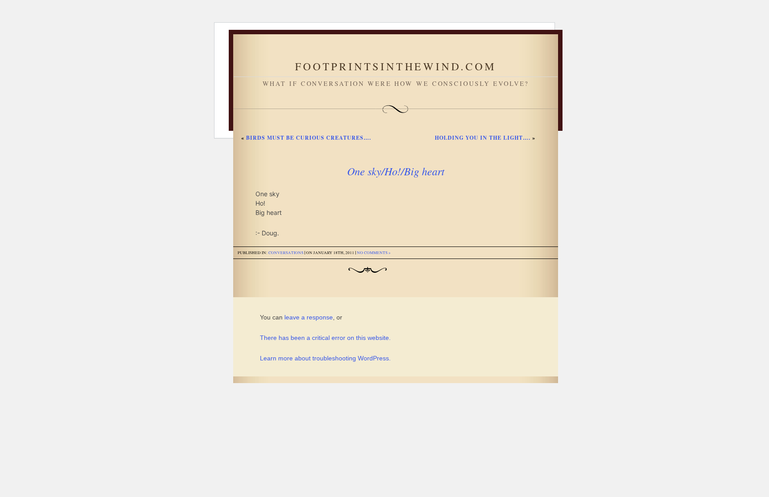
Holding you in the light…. (482, 137)
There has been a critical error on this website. (325, 337)
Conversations (286, 252)
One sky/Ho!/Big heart (396, 171)
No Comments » (374, 252)
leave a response (308, 317)
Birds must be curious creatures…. (308, 137)
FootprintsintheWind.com (395, 66)
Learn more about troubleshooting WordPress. (325, 358)
